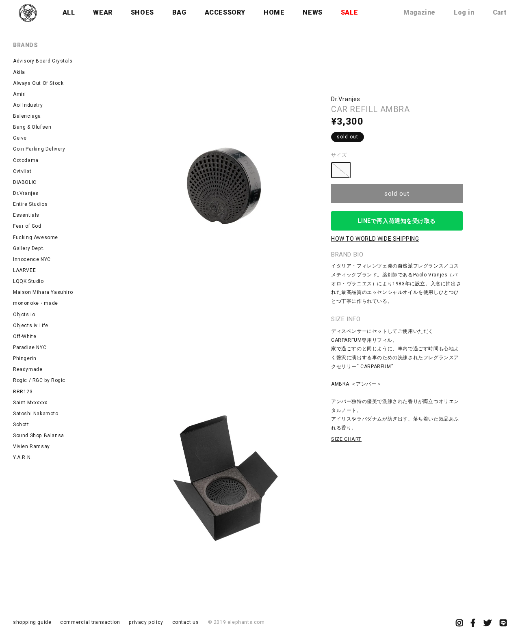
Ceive (20, 138)
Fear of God (27, 226)
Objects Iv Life (30, 325)
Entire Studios (30, 204)
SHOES (142, 12)
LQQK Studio (28, 281)
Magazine (419, 12)
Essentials (26, 215)
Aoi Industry (28, 105)
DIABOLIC (25, 182)
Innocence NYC (32, 259)
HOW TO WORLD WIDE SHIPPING (375, 238)
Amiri (19, 94)
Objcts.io (24, 314)
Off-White (24, 336)
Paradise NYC (29, 347)
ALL (69, 12)
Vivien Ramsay (31, 446)
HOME (274, 12)
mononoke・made (35, 303)
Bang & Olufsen (32, 127)
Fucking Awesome (35, 237)
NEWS (312, 12)
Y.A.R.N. (22, 457)
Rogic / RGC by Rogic (39, 380)
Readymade (27, 369)
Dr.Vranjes (26, 193)
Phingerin (24, 358)
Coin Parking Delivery (39, 149)
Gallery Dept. (29, 248)
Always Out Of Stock (38, 83)
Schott (21, 424)
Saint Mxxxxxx (30, 402)
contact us (185, 622)
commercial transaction (90, 622)
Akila (19, 72)
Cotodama (26, 160)
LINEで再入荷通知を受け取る (397, 221)
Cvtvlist (22, 171)
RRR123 (23, 392)
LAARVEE (24, 270)
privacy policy (146, 622)
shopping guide (32, 622)
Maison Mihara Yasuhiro (43, 292)
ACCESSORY (225, 12)
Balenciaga (27, 116)
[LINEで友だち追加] (503, 624)
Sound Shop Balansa (38, 435)
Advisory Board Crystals (43, 61)
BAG (179, 12)
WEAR (102, 12)
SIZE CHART (346, 439)
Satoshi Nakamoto (35, 413)
